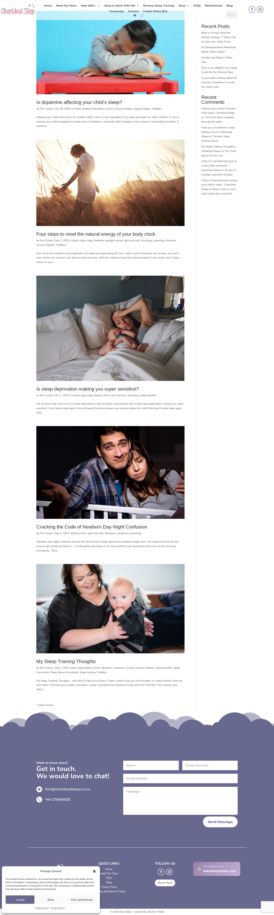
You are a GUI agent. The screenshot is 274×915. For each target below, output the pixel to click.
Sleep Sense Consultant (64, 672)
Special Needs (142, 108)
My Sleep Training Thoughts (66, 661)
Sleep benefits (148, 395)
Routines (98, 108)
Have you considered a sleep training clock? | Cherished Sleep (218, 132)
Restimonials (213, 5)
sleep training (87, 672)
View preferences (82, 900)
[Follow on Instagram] (260, 9)
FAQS (197, 5)
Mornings (146, 240)
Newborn (110, 533)
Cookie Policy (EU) (155, 11)
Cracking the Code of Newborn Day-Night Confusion (91, 527)
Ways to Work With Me (119, 5)
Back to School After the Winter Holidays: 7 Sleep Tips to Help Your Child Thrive (218, 37)
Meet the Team (66, 5)
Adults (75, 240)
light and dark (132, 240)
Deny (51, 900)
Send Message (220, 822)
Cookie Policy (42, 907)
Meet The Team (109, 873)
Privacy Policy (58, 907)
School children (123, 108)
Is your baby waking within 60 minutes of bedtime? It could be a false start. (219, 82)
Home (48, 5)
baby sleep (86, 240)
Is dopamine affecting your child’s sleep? (79, 102)
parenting (158, 240)
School (109, 108)
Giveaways (116, 11)
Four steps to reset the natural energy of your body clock (95, 234)
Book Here (165, 883)
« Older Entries (44, 705)
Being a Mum (102, 395)
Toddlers (157, 108)
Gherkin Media (156, 912)
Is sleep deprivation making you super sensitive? (87, 389)
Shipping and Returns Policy (108, 891)
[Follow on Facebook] (252, 9)
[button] (94, 871)
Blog (229, 5)
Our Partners (118, 395)
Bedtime (87, 108)
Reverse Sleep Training (158, 5)
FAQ (108, 878)
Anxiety (76, 108)
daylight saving (113, 240)
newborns (123, 533)
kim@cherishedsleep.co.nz (67, 789)
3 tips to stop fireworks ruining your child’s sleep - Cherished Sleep (219, 185)
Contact (133, 11)
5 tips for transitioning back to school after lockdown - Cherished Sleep (219, 165)
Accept (20, 900)
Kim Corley (46, 108)
